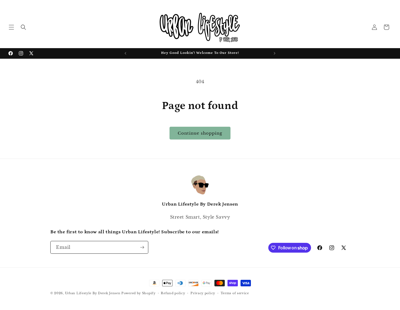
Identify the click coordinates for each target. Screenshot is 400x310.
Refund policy (173, 293)
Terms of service (235, 293)
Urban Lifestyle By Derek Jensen (93, 293)
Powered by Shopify (138, 293)
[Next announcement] (275, 53)
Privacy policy (202, 293)
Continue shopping (200, 133)
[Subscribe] (142, 247)
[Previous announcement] (125, 53)
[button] (11, 27)
